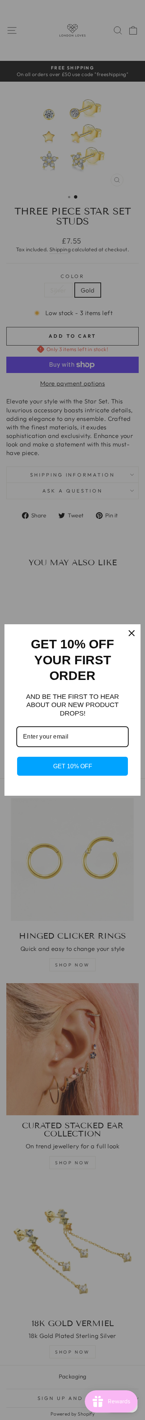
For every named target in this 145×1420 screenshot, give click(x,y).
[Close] (132, 633)
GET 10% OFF (72, 766)
